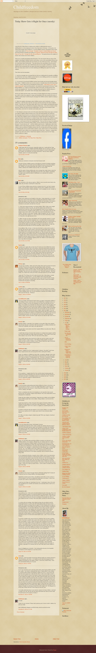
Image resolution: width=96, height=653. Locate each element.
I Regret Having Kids (66, 166)
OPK (66, 342)
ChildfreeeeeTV (65, 478)
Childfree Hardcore (66, 464)
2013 (65, 306)
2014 (65, 304)
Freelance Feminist (22, 145)
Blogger (54, 650)
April (66, 364)
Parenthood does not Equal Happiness (66, 444)
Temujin (20, 321)
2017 (65, 298)
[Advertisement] (36, 626)
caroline (20, 286)
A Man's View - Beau (68, 347)
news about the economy (40, 43)
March (66, 366)
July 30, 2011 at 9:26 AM (23, 154)
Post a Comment (20, 612)
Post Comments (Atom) (25, 641)
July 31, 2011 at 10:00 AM (24, 282)
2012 (65, 308)
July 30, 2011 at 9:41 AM (23, 192)
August (66, 320)
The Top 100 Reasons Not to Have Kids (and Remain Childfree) (74, 157)
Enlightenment (65, 502)
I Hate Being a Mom (66, 426)
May (66, 362)
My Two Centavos (66, 487)
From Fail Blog (68, 344)
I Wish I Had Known (72, 200)
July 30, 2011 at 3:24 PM (23, 259)
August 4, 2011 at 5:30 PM (24, 364)
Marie (19, 180)
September (67, 318)
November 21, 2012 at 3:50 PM (25, 594)
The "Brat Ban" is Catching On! (68, 334)
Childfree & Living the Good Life (66, 415)
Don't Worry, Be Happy (73, 173)
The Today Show (31, 137)
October (67, 316)
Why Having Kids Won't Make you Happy (66, 459)
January (67, 370)
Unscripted (64, 485)
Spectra (20, 245)
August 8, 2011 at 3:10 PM (24, 434)
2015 (65, 302)
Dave (19, 159)
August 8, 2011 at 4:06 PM (24, 466)
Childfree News (65, 471)
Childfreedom (26, 7)
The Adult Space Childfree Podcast (66, 467)
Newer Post (17, 639)
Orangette (64, 504)
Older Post (56, 639)
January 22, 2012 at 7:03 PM (24, 563)
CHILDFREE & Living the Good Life (68, 356)
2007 (65, 379)
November (67, 314)
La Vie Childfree (65, 476)
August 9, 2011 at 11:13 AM (24, 486)
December (67, 312)
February (67, 368)
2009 (65, 375)
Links (19, 555)
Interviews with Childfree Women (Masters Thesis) (66, 423)
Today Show (38, 137)
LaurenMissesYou (22, 298)
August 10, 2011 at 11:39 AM (24, 551)
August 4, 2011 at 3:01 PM (24, 344)
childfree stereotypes (23, 137)
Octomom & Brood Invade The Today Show (68, 351)
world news (32, 43)
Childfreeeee (21, 348)
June (66, 359)
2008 (65, 377)
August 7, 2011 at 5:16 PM (24, 418)
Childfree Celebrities (66, 432)
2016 (65, 300)
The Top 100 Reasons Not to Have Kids (65, 412)
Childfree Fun (65, 462)
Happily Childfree (66, 480)
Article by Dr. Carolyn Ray (65, 450)
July (66, 322)
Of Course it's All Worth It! (74, 234)
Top (67, 53)
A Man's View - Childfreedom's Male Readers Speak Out (66, 429)
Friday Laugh (67, 331)
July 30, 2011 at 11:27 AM (24, 240)
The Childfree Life (66, 469)
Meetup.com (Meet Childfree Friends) (66, 474)
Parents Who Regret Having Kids (66, 441)
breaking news (26, 43)
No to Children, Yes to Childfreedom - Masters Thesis (66, 419)
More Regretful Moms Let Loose (69, 209)
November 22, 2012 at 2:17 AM (25, 609)
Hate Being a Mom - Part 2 (74, 182)
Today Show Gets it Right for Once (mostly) (67, 327)
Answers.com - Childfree (65, 408)
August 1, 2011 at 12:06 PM (24, 294)
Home (36, 639)
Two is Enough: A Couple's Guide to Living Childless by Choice (41, 51)
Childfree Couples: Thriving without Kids (66, 437)
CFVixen (20, 263)
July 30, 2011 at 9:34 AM (23, 176)
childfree (67, 55)
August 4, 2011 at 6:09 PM (24, 379)
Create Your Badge (65, 149)
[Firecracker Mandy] (66, 148)
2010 (65, 373)
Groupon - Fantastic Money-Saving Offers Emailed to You (78, 271)
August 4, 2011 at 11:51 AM (24, 317)
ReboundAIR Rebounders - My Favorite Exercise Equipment (77, 276)
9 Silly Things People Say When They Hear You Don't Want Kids (66, 454)
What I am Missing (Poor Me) (74, 226)
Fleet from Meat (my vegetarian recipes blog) (66, 499)
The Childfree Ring (67, 264)
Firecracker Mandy (65, 127)
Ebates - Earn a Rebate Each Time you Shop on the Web (78, 282)
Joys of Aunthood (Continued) (68, 339)
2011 (65, 310)
